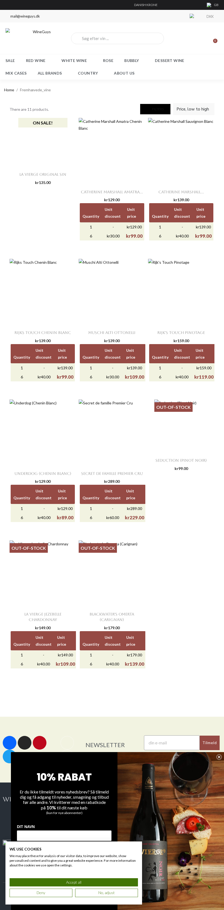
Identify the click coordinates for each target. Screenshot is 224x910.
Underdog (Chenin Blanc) (42, 473)
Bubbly (131, 60)
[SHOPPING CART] (213, 38)
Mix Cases (16, 73)
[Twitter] (9, 756)
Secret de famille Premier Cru (112, 473)
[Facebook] (9, 743)
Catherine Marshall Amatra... (112, 192)
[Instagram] (24, 743)
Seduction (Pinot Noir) (181, 460)
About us (124, 73)
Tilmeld (209, 742)
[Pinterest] (39, 743)
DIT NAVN (26, 826)
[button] (155, 109)
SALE (10, 60)
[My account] (194, 38)
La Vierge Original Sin (42, 174)
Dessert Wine (169, 60)
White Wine (74, 60)
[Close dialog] (219, 757)
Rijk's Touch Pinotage (181, 332)
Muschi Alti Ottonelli (111, 332)
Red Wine (36, 60)
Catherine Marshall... (181, 192)
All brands (50, 73)
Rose (108, 60)
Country (88, 73)
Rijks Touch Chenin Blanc (42, 332)
